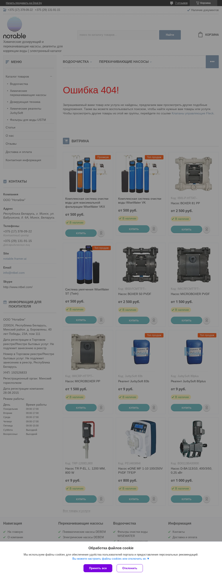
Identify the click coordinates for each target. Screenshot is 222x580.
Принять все (98, 568)
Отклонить (129, 568)
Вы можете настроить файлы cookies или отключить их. (109, 558)
